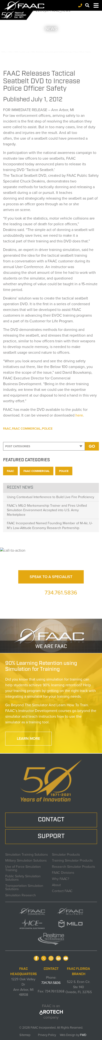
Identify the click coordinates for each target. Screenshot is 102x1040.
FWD (83, 1035)
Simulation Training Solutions (26, 854)
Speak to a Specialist (51, 576)
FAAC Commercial (26, 428)
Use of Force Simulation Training (23, 868)
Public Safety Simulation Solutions (23, 877)
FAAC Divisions (63, 872)
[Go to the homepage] (26, 5)
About (56, 884)
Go (92, 446)
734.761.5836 (61, 592)
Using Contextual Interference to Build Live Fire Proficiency (50, 497)
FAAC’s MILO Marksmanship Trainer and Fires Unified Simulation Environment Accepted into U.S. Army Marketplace (47, 510)
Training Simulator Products (72, 860)
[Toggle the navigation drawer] (96, 5)
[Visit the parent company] (51, 1012)
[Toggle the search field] (87, 5)
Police (47, 428)
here (79, 415)
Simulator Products (66, 854)
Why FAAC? (60, 878)
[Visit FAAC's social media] (36, 958)
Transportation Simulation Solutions (24, 887)
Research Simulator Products (73, 866)
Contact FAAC (62, 890)
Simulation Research (20, 895)
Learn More (28, 738)
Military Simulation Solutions (26, 860)
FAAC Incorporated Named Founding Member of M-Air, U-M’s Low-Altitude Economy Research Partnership (50, 525)
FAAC (7, 428)
